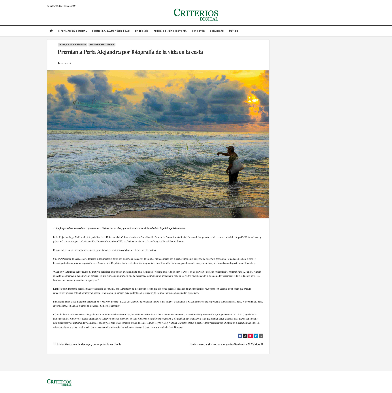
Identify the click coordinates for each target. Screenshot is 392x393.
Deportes (198, 31)
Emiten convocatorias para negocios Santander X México (225, 344)
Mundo (233, 31)
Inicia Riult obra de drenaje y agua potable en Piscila (88, 344)
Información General (72, 31)
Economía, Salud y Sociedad (111, 31)
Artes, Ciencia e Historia (170, 31)
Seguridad (217, 31)
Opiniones (141, 31)
